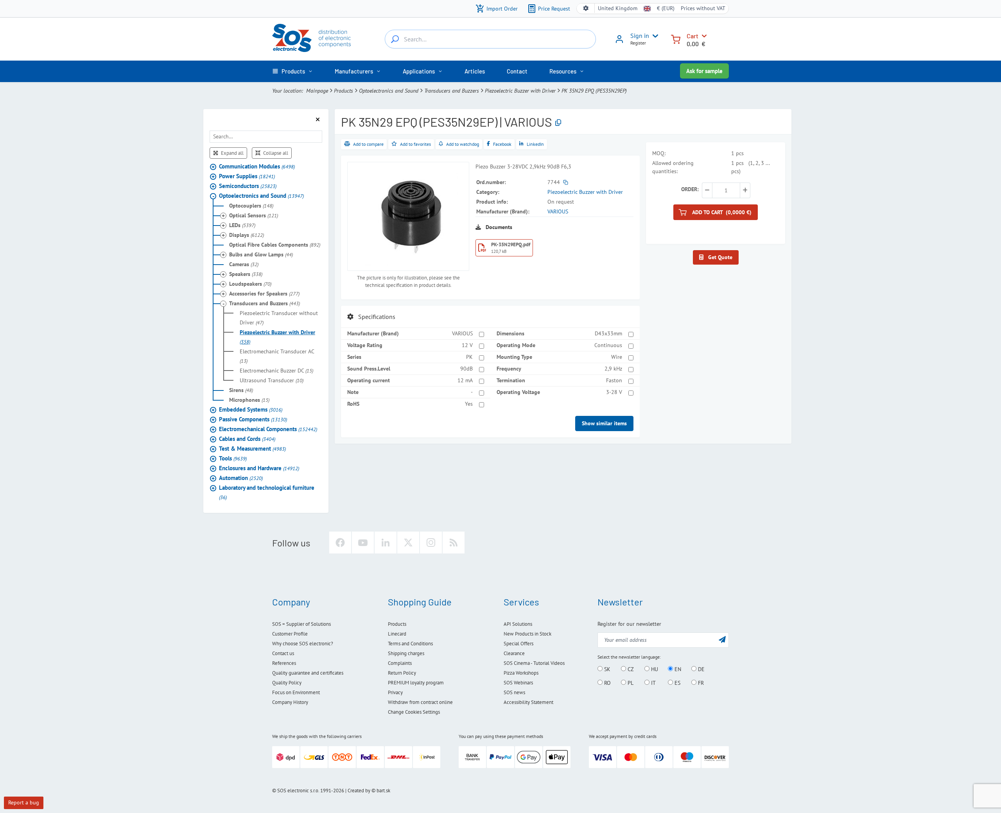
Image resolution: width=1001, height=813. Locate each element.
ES (676, 682)
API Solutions (518, 624)
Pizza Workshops (521, 673)
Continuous (608, 345)
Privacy (395, 692)
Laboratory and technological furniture (266, 492)
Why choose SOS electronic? (302, 643)
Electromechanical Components (268, 429)
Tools (233, 458)
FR (700, 682)
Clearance (514, 653)
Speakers (245, 274)
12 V (467, 345)
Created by (359, 790)
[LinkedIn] (385, 542)
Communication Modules (257, 166)
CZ (630, 669)
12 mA (465, 380)
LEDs (242, 225)
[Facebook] (340, 542)
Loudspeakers (250, 283)
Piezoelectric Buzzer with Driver (520, 90)
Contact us (283, 653)
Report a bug (23, 802)
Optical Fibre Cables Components (274, 244)
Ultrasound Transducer (271, 380)
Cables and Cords (247, 438)
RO (607, 682)
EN (677, 669)
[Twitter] (408, 542)
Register (638, 43)
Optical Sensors (253, 215)
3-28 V (614, 392)
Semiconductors (247, 186)
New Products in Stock (527, 633)
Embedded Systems (250, 409)
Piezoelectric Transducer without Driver (279, 318)
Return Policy (402, 673)
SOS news (514, 692)
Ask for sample (704, 71)
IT (652, 682)
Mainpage (317, 90)
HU (653, 669)
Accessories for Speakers (264, 293)
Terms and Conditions (410, 643)
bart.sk (383, 790)
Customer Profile (290, 633)
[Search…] (395, 39)
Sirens (241, 390)
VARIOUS (557, 211)
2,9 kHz (613, 368)
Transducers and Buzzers (451, 90)
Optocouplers (251, 205)
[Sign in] (619, 41)
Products (343, 90)
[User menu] (653, 36)
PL (629, 682)
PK (469, 356)
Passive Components (253, 419)
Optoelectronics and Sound (388, 90)
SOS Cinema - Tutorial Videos (534, 663)
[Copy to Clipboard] (558, 123)
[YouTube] (363, 542)
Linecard (397, 633)
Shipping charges (406, 653)
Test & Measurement (252, 448)
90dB (466, 368)
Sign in (639, 35)
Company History (290, 702)
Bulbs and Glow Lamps (261, 254)
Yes (469, 403)
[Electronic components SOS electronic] (311, 38)
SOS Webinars (518, 682)
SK (606, 669)
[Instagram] (431, 542)
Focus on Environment (296, 692)
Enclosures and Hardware (259, 468)
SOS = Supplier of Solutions (301, 624)
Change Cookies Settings (414, 712)
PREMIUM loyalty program (416, 682)
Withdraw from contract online (420, 702)
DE (700, 669)
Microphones (249, 399)
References (284, 663)
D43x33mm (608, 333)
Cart (692, 35)
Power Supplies (247, 176)
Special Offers (518, 643)
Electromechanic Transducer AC (277, 356)
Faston (614, 380)
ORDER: (690, 189)
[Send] (722, 639)
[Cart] (675, 38)
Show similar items (604, 423)
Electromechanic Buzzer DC (276, 370)
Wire (616, 356)
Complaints (400, 663)
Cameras (243, 264)
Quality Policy (286, 682)
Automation (241, 478)
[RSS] (454, 542)
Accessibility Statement (528, 702)
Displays (246, 234)
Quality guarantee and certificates (307, 673)
